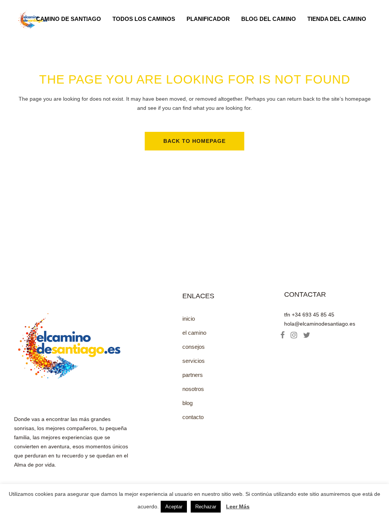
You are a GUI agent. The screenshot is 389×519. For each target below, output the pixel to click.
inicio (188, 318)
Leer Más (238, 506)
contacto (193, 417)
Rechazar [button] (205, 507)
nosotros (193, 389)
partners (192, 375)
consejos (193, 346)
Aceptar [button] (173, 507)
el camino (194, 332)
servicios (193, 361)
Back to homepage (194, 141)
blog (187, 403)
